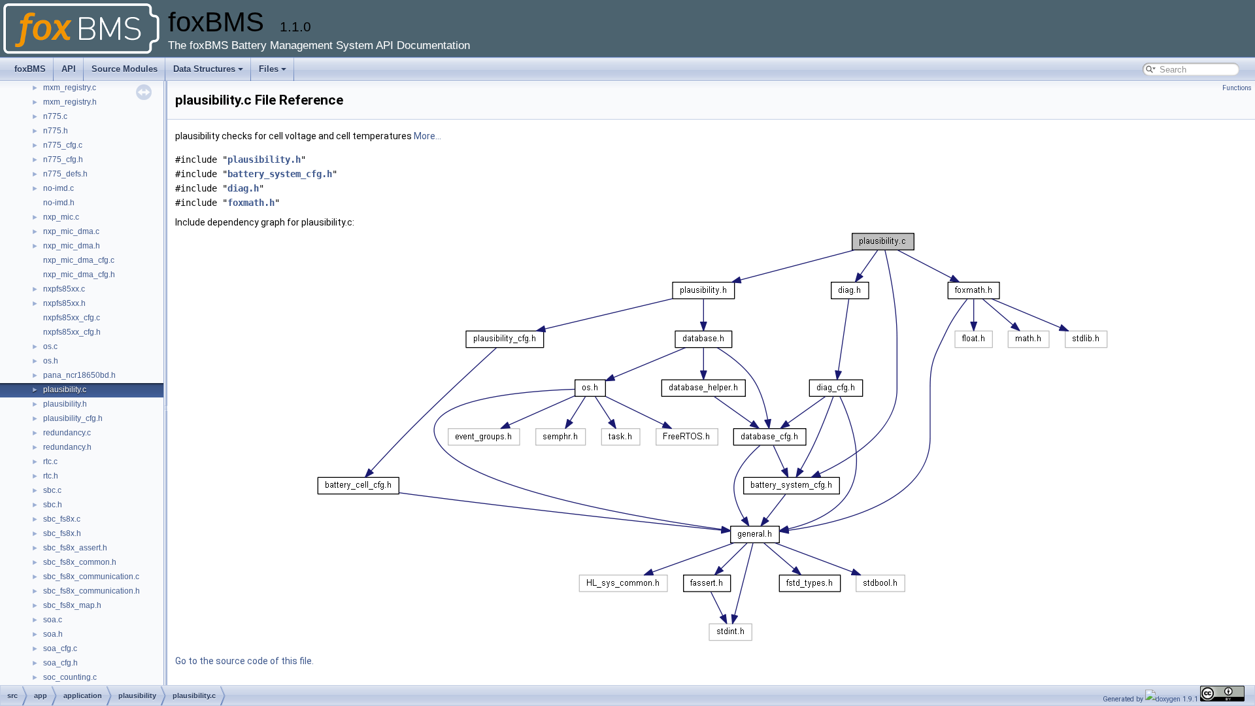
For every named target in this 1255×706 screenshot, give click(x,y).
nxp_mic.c (61, 217)
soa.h (53, 634)
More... (427, 136)
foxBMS (30, 69)
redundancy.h (67, 447)
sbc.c (52, 490)
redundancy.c (67, 432)
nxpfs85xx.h (64, 303)
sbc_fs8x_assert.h (75, 547)
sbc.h (52, 504)
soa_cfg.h (60, 662)
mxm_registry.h (70, 102)
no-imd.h (59, 202)
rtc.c (50, 461)
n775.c (55, 116)
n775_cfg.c (62, 145)
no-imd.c (58, 188)
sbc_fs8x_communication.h (91, 591)
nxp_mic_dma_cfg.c (78, 260)
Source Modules (125, 69)
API (68, 69)
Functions (1237, 88)
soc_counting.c (70, 677)
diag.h (243, 188)
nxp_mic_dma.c (71, 231)
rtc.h (50, 475)
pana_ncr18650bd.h (79, 375)
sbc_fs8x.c (61, 519)
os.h (50, 360)
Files (268, 69)
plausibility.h (65, 404)
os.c (50, 346)
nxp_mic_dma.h (71, 245)
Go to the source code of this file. (244, 661)
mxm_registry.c (69, 87)
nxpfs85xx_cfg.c (71, 317)
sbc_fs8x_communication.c (91, 576)
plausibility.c (64, 389)
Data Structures (204, 69)
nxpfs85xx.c (64, 289)
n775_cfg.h (63, 159)
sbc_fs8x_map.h (72, 605)
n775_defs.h (65, 173)
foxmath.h (251, 202)
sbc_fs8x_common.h (79, 562)
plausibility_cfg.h (73, 418)
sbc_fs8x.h (62, 533)
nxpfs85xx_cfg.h (72, 332)
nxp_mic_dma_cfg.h (79, 274)
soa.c (52, 619)
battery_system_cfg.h (279, 174)
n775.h (55, 130)
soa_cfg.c (60, 648)
